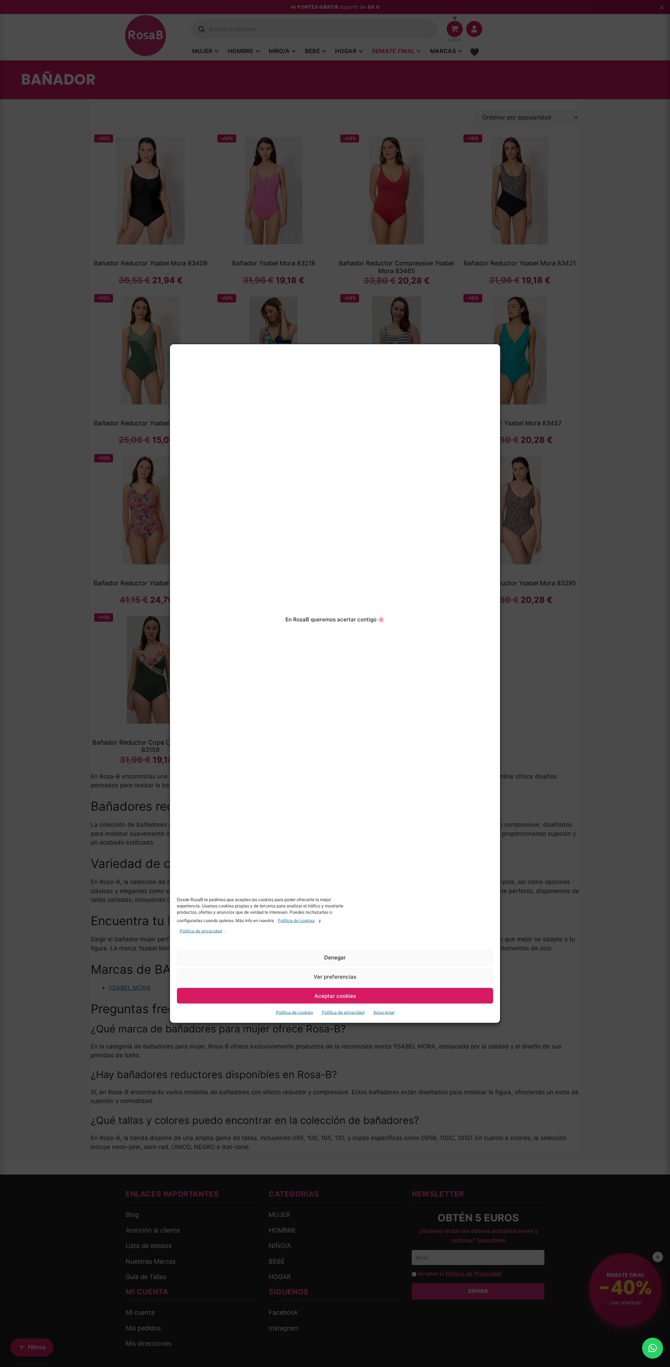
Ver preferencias (335, 976)
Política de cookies (296, 920)
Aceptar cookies (335, 995)
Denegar (335, 957)
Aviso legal (383, 1012)
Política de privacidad (201, 931)
